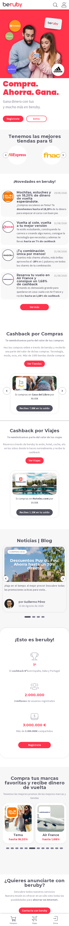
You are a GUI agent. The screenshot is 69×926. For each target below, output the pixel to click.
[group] (17, 155)
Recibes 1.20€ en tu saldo (34, 519)
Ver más (34, 307)
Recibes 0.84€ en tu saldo (38, 415)
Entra (36, 118)
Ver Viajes (34, 467)
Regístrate (13, 118)
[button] (6, 155)
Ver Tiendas (34, 363)
